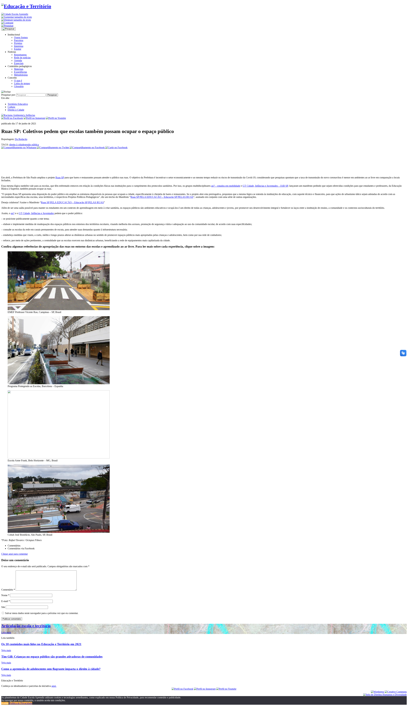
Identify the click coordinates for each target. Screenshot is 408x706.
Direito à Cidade (16, 109)
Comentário (8, 589)
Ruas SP (59, 177)
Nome (5, 595)
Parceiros (18, 40)
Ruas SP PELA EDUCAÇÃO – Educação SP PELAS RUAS (162, 197)
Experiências (20, 72)
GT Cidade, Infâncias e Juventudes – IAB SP (265, 185)
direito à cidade (17, 144)
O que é (18, 80)
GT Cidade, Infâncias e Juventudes (36, 213)
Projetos (18, 43)
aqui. (53, 686)
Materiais (18, 69)
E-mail (5, 601)
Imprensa (18, 46)
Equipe (17, 49)
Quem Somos (21, 37)
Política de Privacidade (20, 703)
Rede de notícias (22, 57)
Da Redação (21, 139)
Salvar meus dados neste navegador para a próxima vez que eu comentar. (41, 613)
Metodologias (21, 74)
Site (3, 607)
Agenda (18, 60)
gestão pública (32, 144)
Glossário (19, 86)
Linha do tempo (22, 83)
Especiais (18, 63)
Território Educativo (18, 104)
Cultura (11, 107)
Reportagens (20, 54)
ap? (12, 213)
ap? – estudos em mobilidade (225, 185)
